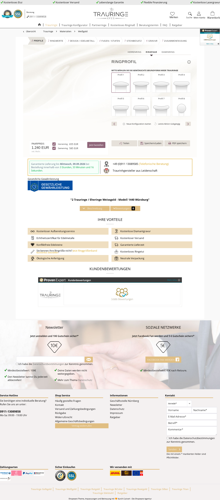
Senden (172, 449)
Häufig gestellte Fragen (68, 401)
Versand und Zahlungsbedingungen (75, 409)
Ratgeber (115, 417)
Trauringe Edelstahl (103, 492)
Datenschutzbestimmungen (48, 364)
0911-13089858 (37, 16)
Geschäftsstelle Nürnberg (124, 401)
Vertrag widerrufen (82, 425)
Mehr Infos (172, 280)
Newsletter (116, 405)
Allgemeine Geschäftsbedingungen (74, 421)
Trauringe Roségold (136, 489)
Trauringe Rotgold (90, 489)
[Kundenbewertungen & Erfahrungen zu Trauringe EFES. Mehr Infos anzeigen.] (210, 36)
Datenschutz (85, 380)
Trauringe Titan (180, 489)
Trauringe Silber (159, 489)
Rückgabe (60, 413)
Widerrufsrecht (63, 417)
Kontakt (59, 405)
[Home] (39, 25)
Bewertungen (125, 208)
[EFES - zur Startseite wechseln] (111, 13)
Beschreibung (94, 208)
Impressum (116, 413)
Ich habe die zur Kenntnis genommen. (55, 364)
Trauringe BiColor (113, 489)
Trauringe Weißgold (65, 489)
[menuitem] (174, 14)
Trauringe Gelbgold (41, 489)
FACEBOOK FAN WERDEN (161, 359)
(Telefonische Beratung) (154, 164)
